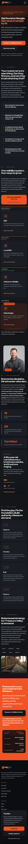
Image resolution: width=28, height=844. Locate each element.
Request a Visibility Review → (13, 43)
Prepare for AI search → (10, 293)
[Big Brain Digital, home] (6, 3)
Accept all (14, 828)
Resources (4, 809)
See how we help (9, 48)
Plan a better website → (9, 324)
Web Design (4, 793)
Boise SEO (3, 785)
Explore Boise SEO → (9, 230)
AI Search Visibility (6, 791)
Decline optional (14, 834)
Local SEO (3, 788)
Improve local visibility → (10, 262)
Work (2, 806)
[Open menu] (25, 3)
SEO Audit (3, 796)
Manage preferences (14, 838)
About (2, 804)
